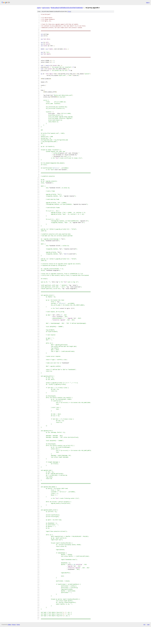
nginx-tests (46, 8)
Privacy (14, 624)
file (69, 11)
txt (144, 624)
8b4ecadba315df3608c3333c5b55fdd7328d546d (67, 8)
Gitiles (9, 624)
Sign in (147, 2)
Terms (18, 624)
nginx (39, 8)
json (148, 624)
